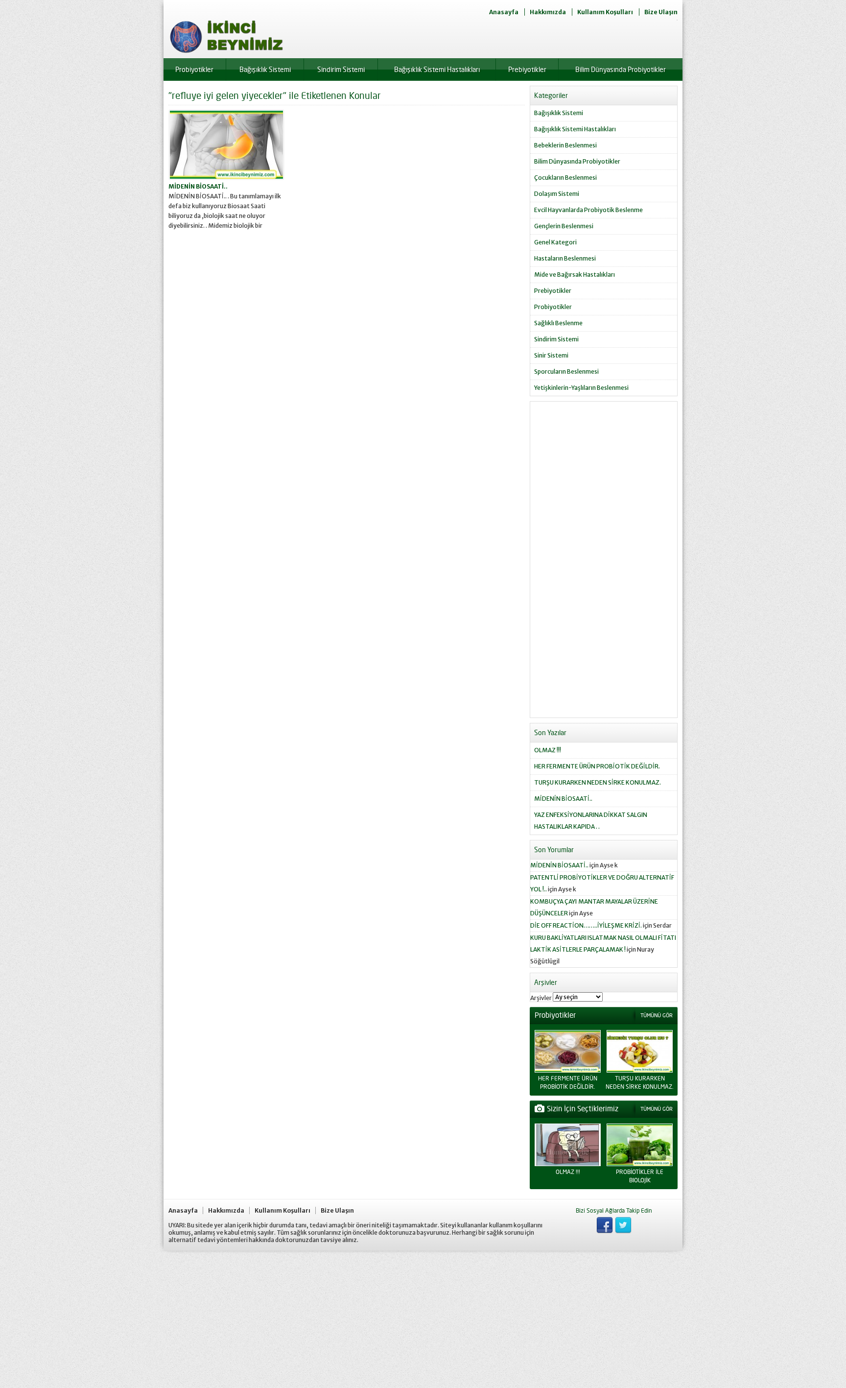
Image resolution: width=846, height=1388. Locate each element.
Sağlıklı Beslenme (558, 323)
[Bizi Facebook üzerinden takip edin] (604, 1225)
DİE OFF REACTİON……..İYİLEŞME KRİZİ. (586, 925)
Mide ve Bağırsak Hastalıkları (574, 274)
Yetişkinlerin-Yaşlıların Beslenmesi (581, 387)
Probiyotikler (194, 69)
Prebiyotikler (527, 69)
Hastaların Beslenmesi (565, 258)
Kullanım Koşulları (605, 12)
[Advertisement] (603, 563)
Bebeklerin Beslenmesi (565, 145)
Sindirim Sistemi (341, 69)
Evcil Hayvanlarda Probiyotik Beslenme (588, 210)
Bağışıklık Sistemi (265, 69)
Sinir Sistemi (551, 355)
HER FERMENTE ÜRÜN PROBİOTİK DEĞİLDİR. (597, 766)
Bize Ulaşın (661, 12)
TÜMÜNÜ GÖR (656, 1015)
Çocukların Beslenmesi (565, 177)
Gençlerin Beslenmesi (563, 226)
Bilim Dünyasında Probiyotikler (620, 69)
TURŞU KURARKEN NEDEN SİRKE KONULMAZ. (597, 782)
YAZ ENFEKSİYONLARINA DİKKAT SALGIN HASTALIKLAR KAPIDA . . (590, 820)
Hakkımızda (548, 12)
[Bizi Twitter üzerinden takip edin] (623, 1225)
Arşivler (541, 998)
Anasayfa (503, 12)
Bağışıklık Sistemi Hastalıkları (437, 69)
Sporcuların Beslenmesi (566, 371)
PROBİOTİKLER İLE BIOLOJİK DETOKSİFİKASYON (639, 1180)
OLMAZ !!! (547, 750)
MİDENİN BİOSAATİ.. (198, 186)
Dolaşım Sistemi (556, 193)
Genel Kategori (555, 242)
